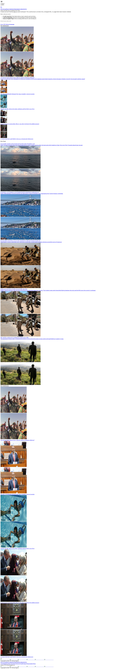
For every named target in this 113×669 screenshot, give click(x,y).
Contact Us (9, 663)
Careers (14, 663)
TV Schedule (4, 663)
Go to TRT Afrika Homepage (7, 24)
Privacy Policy (25, 663)
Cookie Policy (32, 663)
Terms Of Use (19, 663)
